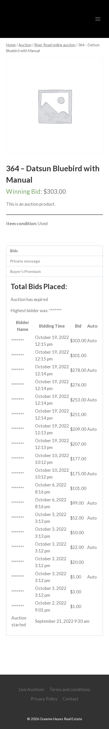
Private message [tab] (25, 261)
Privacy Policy (44, 698)
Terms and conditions (69, 689)
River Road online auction (38, 235)
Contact (70, 698)
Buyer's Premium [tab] (25, 271)
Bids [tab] (14, 250)
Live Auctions (31, 689)
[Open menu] (98, 18)
